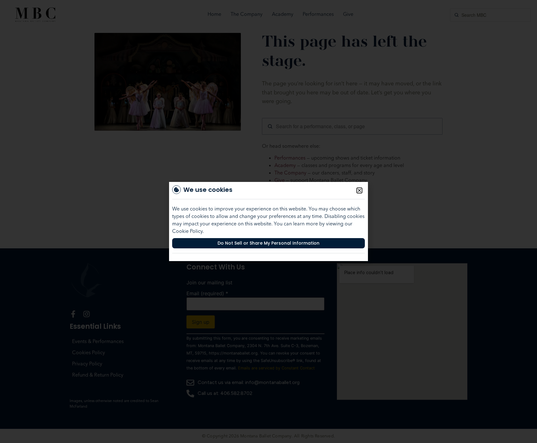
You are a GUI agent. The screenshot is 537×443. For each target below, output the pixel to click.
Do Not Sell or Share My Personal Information (268, 243)
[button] (359, 190)
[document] (268, 221)
